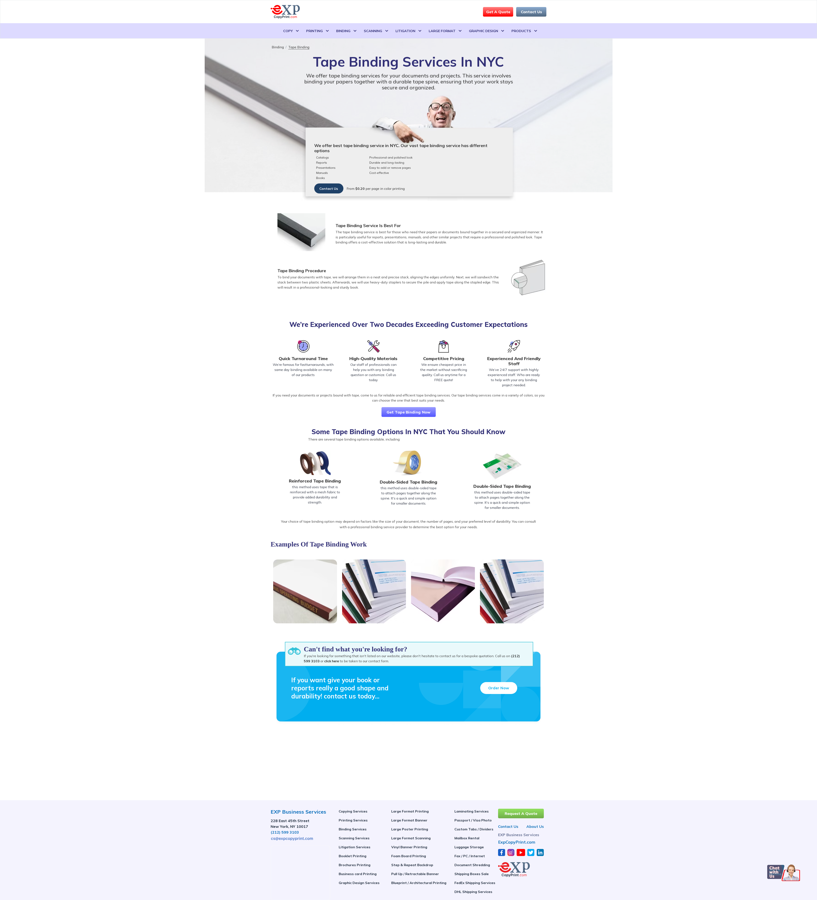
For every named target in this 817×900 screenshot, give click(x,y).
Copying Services (353, 811)
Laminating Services (471, 811)
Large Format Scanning (411, 838)
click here (331, 661)
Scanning (373, 31)
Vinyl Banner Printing (409, 847)
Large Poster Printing (409, 829)
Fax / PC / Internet (469, 856)
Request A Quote (521, 813)
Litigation (405, 31)
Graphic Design (483, 31)
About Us (535, 826)
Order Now (498, 687)
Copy (288, 31)
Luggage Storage (469, 847)
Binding (343, 31)
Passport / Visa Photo (473, 820)
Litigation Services (354, 847)
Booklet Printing (352, 856)
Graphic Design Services (359, 883)
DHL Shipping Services (473, 892)
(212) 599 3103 (285, 832)
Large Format (442, 31)
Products (521, 31)
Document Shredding (472, 865)
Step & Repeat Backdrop (412, 865)
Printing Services (353, 820)
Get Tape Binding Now (409, 412)
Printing (314, 31)
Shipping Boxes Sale (471, 874)
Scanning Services (354, 838)
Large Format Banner (409, 820)
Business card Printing (358, 874)
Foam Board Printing (408, 856)
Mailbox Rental (466, 838)
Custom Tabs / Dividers (473, 829)
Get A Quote (498, 11)
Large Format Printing (410, 811)
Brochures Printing (354, 865)
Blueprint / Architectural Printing (418, 883)
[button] (784, 873)
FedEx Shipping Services (474, 883)
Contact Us (531, 11)
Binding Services (353, 829)
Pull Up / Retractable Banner (415, 874)
